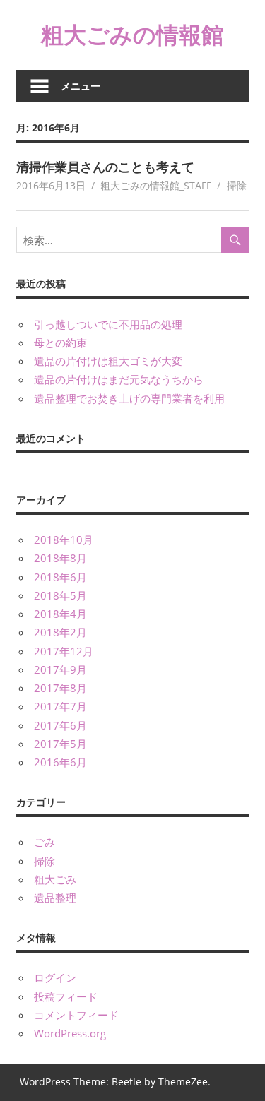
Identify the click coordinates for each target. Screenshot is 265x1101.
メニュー (80, 86)
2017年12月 (63, 651)
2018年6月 (60, 577)
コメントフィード (76, 1015)
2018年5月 (60, 595)
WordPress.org (70, 1033)
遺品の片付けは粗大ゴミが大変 (108, 361)
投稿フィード (66, 996)
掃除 (237, 185)
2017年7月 (60, 706)
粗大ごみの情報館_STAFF (155, 185)
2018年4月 (60, 614)
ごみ (44, 842)
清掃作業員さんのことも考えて (105, 166)
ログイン (55, 977)
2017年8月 (60, 688)
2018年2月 (60, 632)
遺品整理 (55, 898)
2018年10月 (63, 539)
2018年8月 (60, 558)
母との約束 (60, 342)
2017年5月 (60, 744)
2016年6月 (60, 762)
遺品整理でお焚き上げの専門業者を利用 (129, 398)
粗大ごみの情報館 (132, 34)
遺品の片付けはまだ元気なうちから (119, 379)
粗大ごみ (55, 879)
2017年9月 (60, 669)
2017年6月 (60, 725)
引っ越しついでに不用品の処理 (108, 324)
